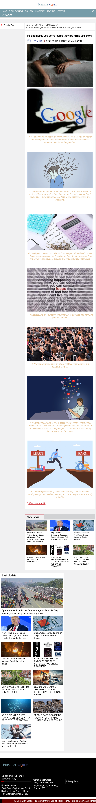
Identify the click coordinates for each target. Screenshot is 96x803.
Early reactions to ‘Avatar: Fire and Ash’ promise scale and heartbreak (15, 743)
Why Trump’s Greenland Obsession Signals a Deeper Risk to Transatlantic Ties (59, 536)
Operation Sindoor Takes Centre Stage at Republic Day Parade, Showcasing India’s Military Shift (35, 537)
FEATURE (51, 11)
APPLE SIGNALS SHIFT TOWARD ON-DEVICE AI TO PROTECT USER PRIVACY (16, 718)
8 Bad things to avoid (37, 503)
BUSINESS (29, 11)
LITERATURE (7, 15)
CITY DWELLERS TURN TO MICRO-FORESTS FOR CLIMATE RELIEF (81, 560)
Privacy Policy (72, 781)
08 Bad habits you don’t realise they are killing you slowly (53, 27)
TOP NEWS (49, 25)
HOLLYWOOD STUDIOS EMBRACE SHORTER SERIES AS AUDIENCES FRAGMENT (60, 561)
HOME (4, 11)
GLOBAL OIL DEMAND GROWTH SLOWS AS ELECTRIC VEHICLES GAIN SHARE (47, 691)
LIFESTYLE (61, 11)
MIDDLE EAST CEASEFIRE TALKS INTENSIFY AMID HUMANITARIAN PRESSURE (48, 718)
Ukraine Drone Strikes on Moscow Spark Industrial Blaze (36, 559)
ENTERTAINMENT (16, 11)
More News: (33, 517)
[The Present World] (48, 4)
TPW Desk (36, 41)
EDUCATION (40, 11)
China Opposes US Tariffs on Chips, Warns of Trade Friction (82, 536)
